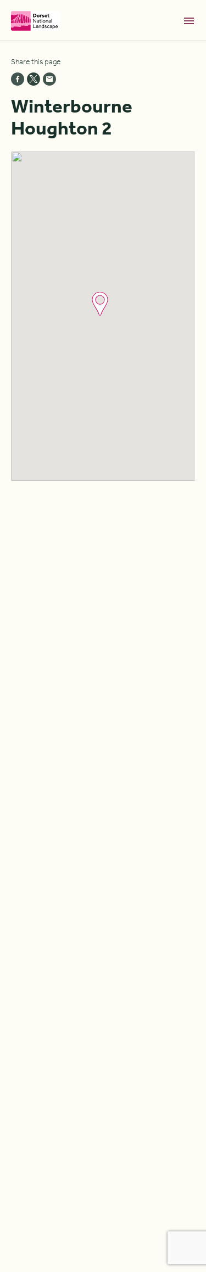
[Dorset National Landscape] (35, 20)
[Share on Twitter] (33, 79)
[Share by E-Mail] (49, 79)
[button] (100, 304)
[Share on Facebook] (17, 79)
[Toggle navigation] (189, 21)
